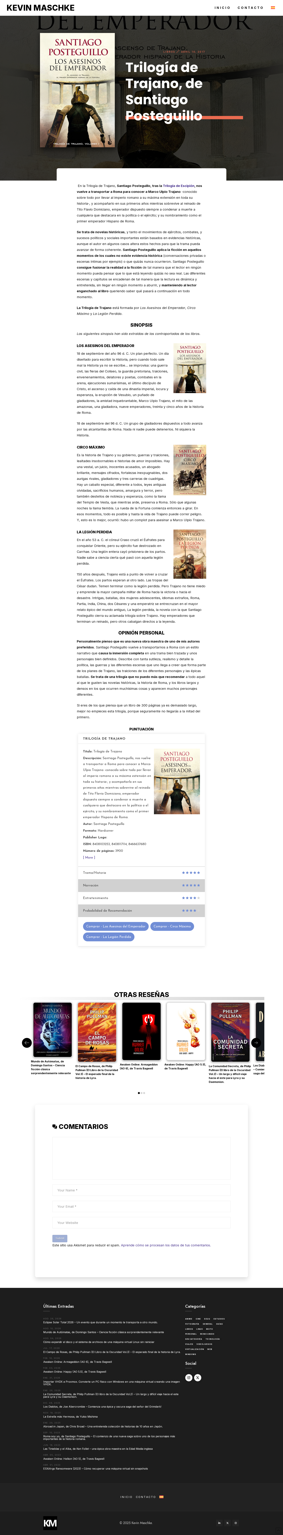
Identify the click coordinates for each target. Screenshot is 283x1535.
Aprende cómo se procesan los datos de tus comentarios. (166, 1245)
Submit (60, 1238)
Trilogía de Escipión (178, 186)
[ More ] (89, 857)
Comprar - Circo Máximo (172, 926)
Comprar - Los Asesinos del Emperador (115, 926)
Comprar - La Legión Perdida (108, 937)
